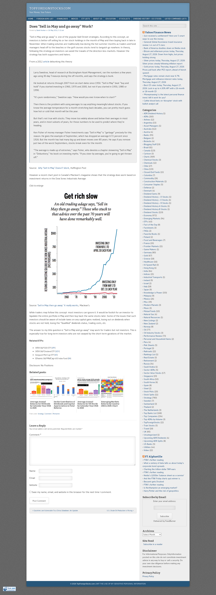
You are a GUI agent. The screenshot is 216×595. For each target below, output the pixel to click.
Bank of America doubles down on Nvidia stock (164, 48)
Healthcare (148, 261)
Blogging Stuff (150, 144)
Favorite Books (150, 234)
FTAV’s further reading (154, 460)
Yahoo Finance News (158, 32)
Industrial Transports (153, 277)
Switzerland (149, 404)
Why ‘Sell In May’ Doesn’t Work (53, 167)
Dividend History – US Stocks (147, 19)
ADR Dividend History (153, 113)
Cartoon (147, 153)
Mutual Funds (150, 311)
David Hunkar (41, 30)
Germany (148, 252)
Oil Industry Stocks (152, 332)
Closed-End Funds (152, 172)
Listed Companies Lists (176, 19)
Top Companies (151, 416)
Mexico (147, 299)
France (147, 243)
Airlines (147, 119)
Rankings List (149, 354)
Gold (146, 255)
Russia (147, 363)
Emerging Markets (152, 218)
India (146, 271)
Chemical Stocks (151, 159)
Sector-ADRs (149, 370)
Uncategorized (150, 434)
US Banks (148, 444)
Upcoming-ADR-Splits (153, 441)
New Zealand (149, 323)
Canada (147, 150)
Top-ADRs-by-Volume (153, 419)
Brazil (146, 147)
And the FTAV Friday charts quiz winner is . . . (163, 478)
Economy (148, 215)
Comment (48, 414)
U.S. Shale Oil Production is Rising (120, 510)
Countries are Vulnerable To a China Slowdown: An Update (55, 510)
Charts (147, 156)
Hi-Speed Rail (150, 265)
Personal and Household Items (157, 339)
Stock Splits (149, 394)
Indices (74, 19)
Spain (146, 385)
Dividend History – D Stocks (156, 197)
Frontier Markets (151, 246)
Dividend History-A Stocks (155, 206)
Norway (147, 326)
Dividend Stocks (151, 212)
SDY (57, 351)
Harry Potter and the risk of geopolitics (161, 491)
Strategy (41, 414)
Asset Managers (151, 125)
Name (32, 470)
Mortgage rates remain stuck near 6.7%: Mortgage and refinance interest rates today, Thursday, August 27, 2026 (163, 79)
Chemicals (148, 163)
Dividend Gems (150, 193)
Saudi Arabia (149, 366)
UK (145, 431)
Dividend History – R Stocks (156, 203)
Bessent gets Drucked (154, 481)
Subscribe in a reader (153, 544)
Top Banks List (150, 413)
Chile (146, 166)
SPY (53, 348)
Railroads (148, 351)
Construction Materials (154, 181)
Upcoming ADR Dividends (155, 438)
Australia (147, 129)
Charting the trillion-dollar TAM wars (160, 469)
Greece (147, 258)
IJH (69, 358)
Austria (147, 132)
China (146, 169)
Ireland (147, 280)
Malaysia (147, 295)
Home (30, 19)
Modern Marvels (151, 305)
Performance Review (153, 336)
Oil (145, 329)
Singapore (148, 376)
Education (111, 19)
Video (146, 450)
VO (56, 355)
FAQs (146, 231)
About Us (97, 19)
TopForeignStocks (152, 422)
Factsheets (149, 227)
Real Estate (149, 357)
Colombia (148, 175)
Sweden (147, 400)
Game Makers (150, 249)
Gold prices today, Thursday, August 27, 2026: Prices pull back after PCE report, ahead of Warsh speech (164, 69)
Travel (146, 428)
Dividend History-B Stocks (155, 209)
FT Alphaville (153, 456)
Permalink (56, 414)
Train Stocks (149, 425)
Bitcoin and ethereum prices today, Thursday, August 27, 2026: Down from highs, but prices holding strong (163, 54)
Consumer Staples (152, 184)
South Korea (149, 382)
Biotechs (147, 141)
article (46, 61)
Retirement (149, 360)
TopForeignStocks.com (50, 8)
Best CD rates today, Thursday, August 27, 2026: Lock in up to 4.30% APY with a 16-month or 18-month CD (163, 88)
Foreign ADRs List (44, 19)
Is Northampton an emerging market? (160, 487)
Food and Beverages (153, 240)
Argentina (148, 122)
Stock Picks (149, 391)
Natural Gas (149, 314)
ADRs (146, 116)
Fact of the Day (150, 224)
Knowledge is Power (153, 292)
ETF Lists (85, 19)
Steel (146, 388)
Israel (146, 283)
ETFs (146, 221)
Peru (146, 342)
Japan (146, 289)
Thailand (147, 407)
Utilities (147, 447)
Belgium (147, 138)
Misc (146, 302)
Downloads (62, 19)
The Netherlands (151, 410)
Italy (145, 286)
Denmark (148, 190)
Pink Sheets (149, 345)
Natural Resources (152, 317)
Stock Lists (124, 19)
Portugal (147, 348)
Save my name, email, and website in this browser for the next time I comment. (71, 492)
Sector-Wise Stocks (152, 373)
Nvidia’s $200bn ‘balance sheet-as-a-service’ (164, 475)
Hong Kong (149, 268)
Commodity (149, 178)
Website (33, 484)
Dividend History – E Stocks (156, 200)
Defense (147, 187)
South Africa (149, 379)
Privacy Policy (148, 576)
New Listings (149, 320)
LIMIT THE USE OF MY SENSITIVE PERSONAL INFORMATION (120, 584)
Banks (146, 135)
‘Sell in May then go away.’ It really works (57, 305)
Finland (147, 237)
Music (146, 308)
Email (32, 477)
